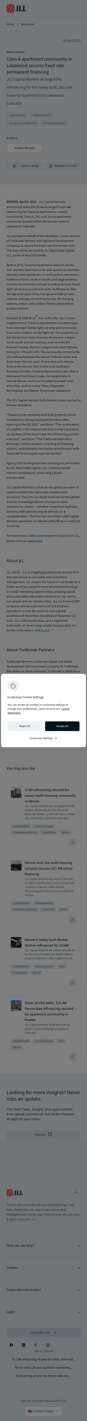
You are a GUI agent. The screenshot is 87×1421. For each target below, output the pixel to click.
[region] (43, 710)
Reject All (24, 726)
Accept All (62, 726)
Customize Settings (43, 738)
